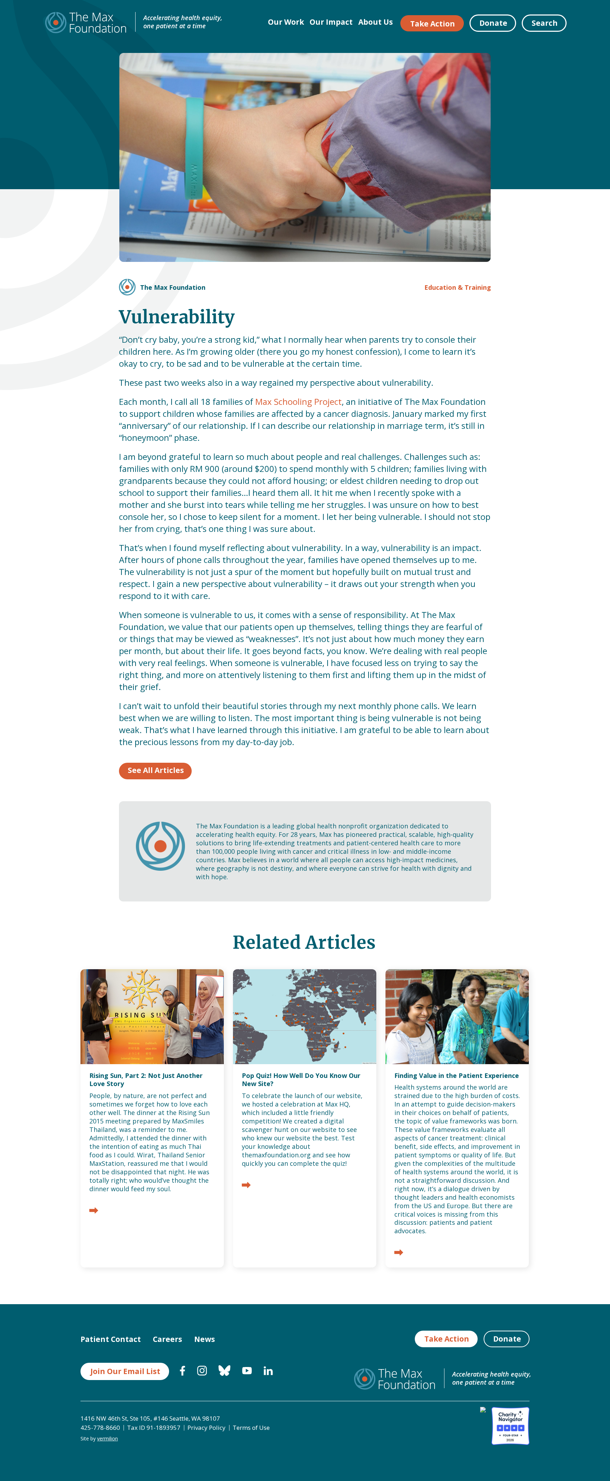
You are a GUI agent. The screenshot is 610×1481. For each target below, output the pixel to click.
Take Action (432, 24)
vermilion (107, 1438)
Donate (493, 23)
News (204, 1339)
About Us (375, 22)
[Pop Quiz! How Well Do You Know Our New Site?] (246, 1185)
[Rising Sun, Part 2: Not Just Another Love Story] (93, 1211)
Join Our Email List (125, 1371)
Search (545, 23)
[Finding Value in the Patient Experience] (398, 1253)
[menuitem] (182, 1373)
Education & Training (457, 287)
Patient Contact (110, 1339)
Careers (167, 1339)
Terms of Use (251, 1427)
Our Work (286, 22)
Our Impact (331, 22)
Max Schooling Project (298, 401)
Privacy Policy (206, 1427)
